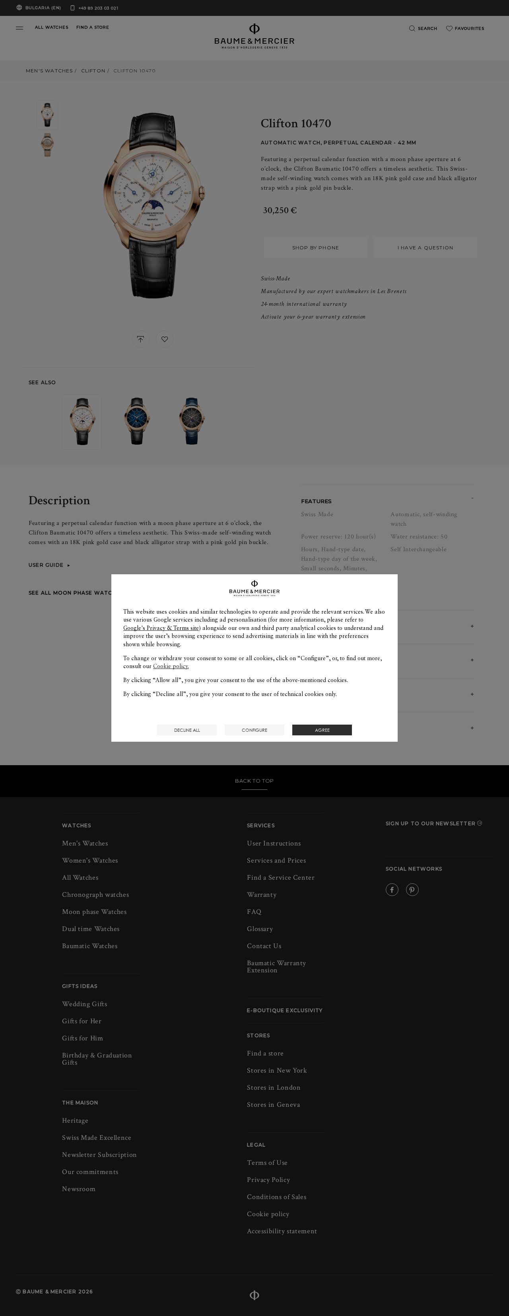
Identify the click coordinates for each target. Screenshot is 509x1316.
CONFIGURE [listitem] (254, 730)
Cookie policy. (171, 666)
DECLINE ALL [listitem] (187, 730)
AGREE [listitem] (322, 730)
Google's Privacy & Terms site (161, 628)
